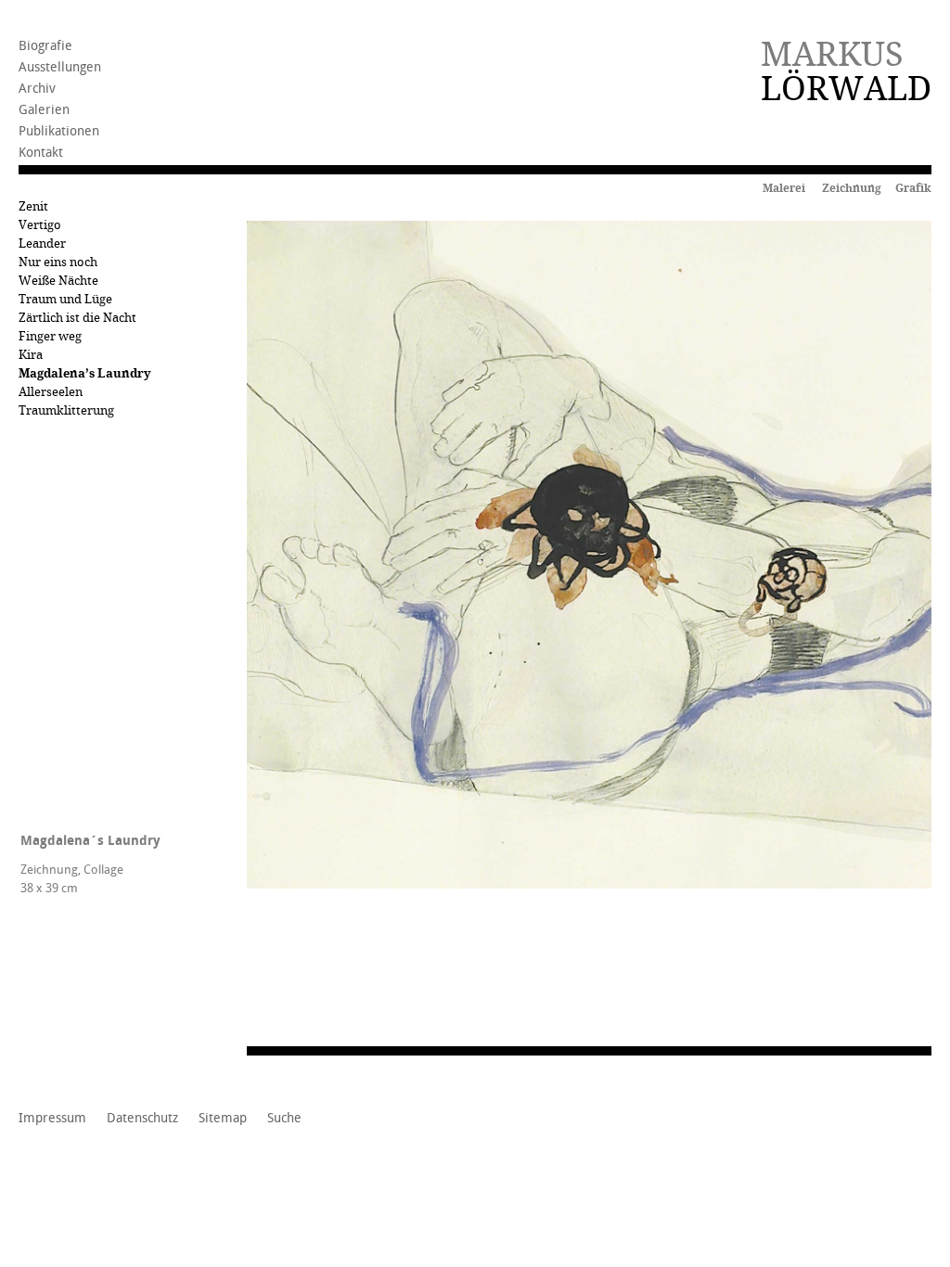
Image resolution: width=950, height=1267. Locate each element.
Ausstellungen (60, 67)
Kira (31, 355)
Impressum (52, 1118)
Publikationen (59, 131)
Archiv (37, 88)
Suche (284, 1118)
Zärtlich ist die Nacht (77, 318)
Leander (42, 243)
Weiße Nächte (58, 281)
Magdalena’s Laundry (85, 373)
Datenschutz (142, 1118)
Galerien (44, 110)
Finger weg (50, 336)
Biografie (45, 46)
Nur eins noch (58, 262)
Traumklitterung (66, 410)
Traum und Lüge (65, 299)
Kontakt (41, 152)
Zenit (33, 206)
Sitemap (223, 1118)
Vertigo (40, 225)
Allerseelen (51, 392)
